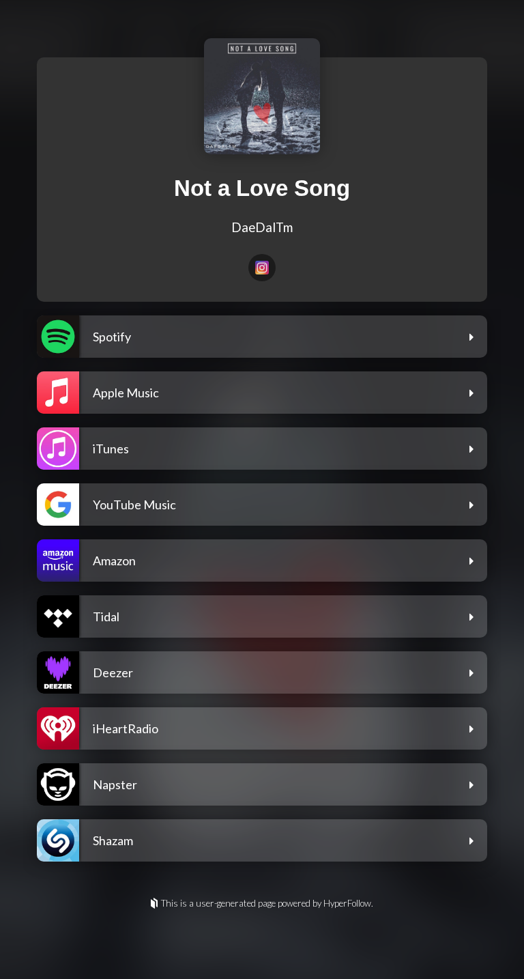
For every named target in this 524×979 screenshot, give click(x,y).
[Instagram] (262, 267)
